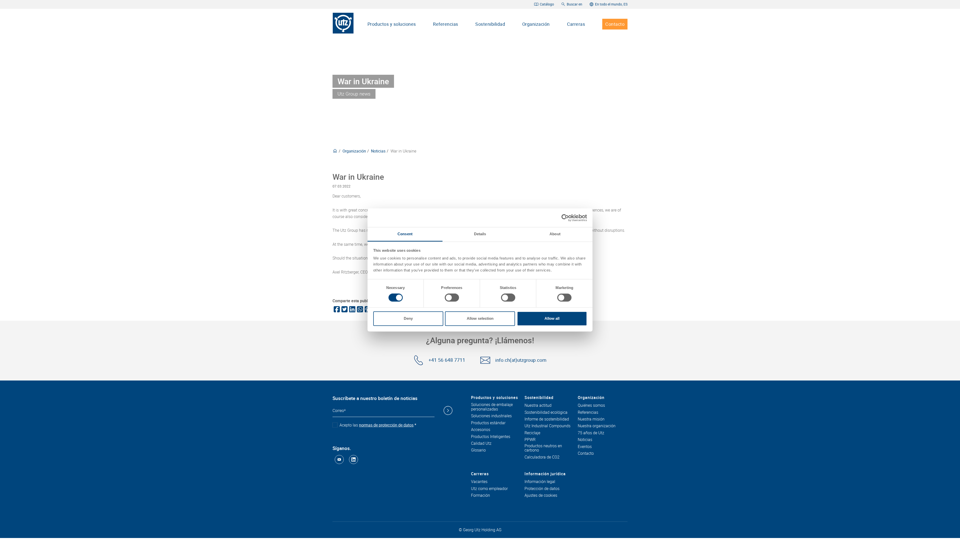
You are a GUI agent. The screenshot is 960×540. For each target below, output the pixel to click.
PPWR (530, 440)
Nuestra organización (597, 426)
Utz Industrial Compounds (547, 426)
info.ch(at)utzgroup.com (520, 360)
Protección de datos (542, 488)
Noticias (378, 151)
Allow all (552, 318)
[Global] (335, 151)
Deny (408, 318)
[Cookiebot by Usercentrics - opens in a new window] (565, 218)
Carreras (576, 24)
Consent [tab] (405, 234)
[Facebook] (336, 309)
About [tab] (555, 234)
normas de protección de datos (386, 425)
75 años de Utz (591, 433)
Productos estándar (488, 423)
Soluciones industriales (491, 416)
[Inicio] (343, 23)
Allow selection (480, 318)
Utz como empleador (489, 488)
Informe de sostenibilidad (546, 419)
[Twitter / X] (344, 309)
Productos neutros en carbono (543, 448)
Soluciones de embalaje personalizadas (492, 406)
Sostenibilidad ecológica (546, 412)
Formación (480, 495)
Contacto (614, 24)
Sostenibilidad (490, 24)
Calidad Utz (481, 443)
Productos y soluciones (392, 24)
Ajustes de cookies (540, 495)
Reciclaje (532, 433)
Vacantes (479, 482)
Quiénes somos (591, 405)
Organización (536, 24)
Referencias (445, 24)
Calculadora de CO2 (542, 457)
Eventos (585, 446)
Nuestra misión (591, 419)
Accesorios (480, 430)
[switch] (452, 298)
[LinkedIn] (352, 309)
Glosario (478, 450)
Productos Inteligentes (490, 436)
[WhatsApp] (360, 309)
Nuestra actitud (538, 405)
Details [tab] (480, 234)
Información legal (539, 482)
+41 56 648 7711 (446, 360)
